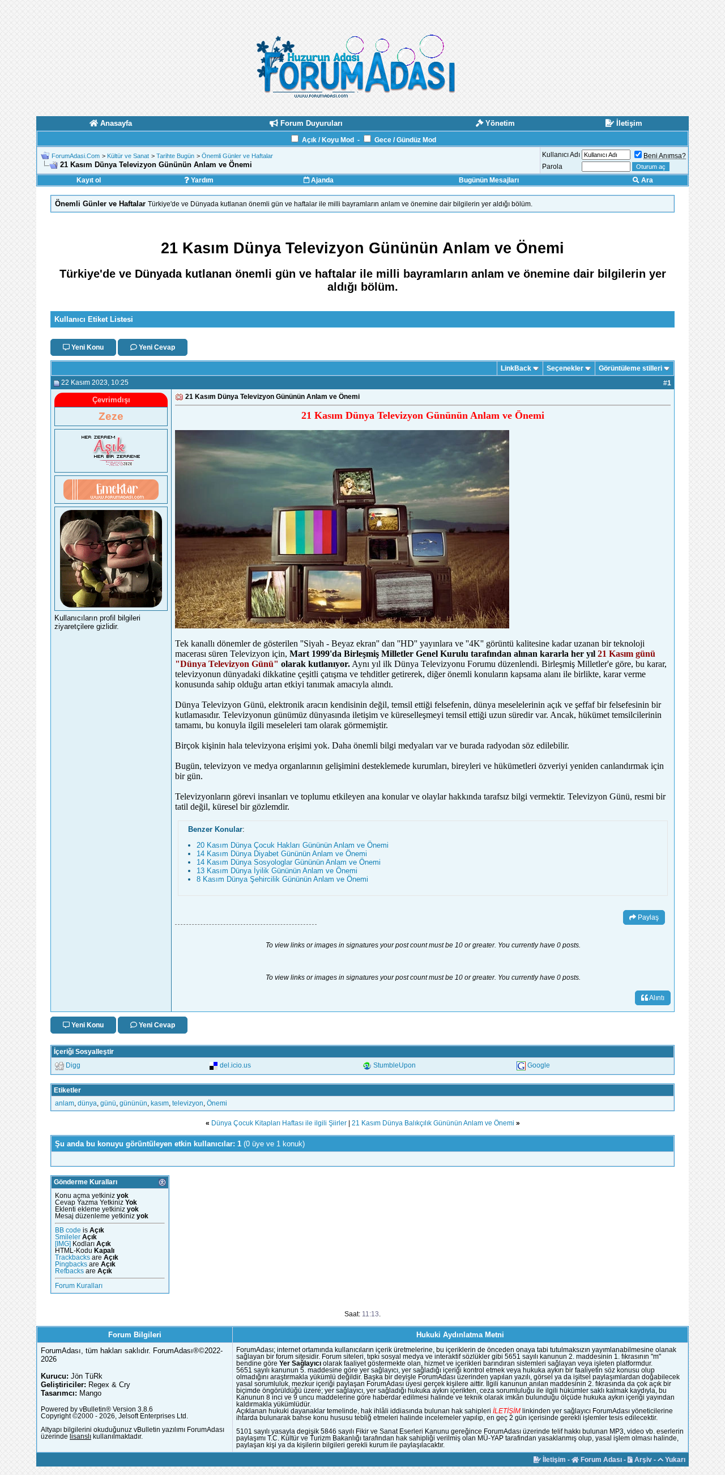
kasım (160, 1103)
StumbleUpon (394, 1065)
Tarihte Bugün (175, 155)
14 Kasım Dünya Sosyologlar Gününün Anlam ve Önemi (289, 862)
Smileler (67, 1237)
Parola (552, 166)
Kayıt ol (88, 180)
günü (108, 1103)
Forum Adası (600, 1459)
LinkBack (516, 368)
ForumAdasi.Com (76, 155)
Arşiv (642, 1459)
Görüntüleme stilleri (630, 368)
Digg (73, 1065)
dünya (87, 1103)
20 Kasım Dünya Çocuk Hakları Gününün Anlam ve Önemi (293, 845)
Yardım (201, 180)
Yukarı (674, 1459)
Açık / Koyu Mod (328, 140)
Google (538, 1065)
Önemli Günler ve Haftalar (237, 155)
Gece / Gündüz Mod (405, 140)
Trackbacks (72, 1257)
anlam (64, 1103)
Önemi (217, 1103)
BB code (68, 1230)
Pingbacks (71, 1264)
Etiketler (67, 1090)
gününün (133, 1103)
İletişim (553, 1459)
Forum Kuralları (79, 1285)
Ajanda (321, 180)
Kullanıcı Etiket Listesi (93, 319)
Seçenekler (565, 368)
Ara (646, 180)
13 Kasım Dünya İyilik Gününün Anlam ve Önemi (277, 870)
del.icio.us (235, 1065)
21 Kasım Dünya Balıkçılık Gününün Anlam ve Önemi (433, 1123)
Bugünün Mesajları (489, 180)
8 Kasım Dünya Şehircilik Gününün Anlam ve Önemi (282, 879)
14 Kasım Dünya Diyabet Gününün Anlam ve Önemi (282, 853)
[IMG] (63, 1243)
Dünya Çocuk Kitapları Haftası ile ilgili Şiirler (279, 1123)
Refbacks (69, 1271)
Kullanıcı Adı (561, 154)
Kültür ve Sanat (128, 155)
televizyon (187, 1103)
